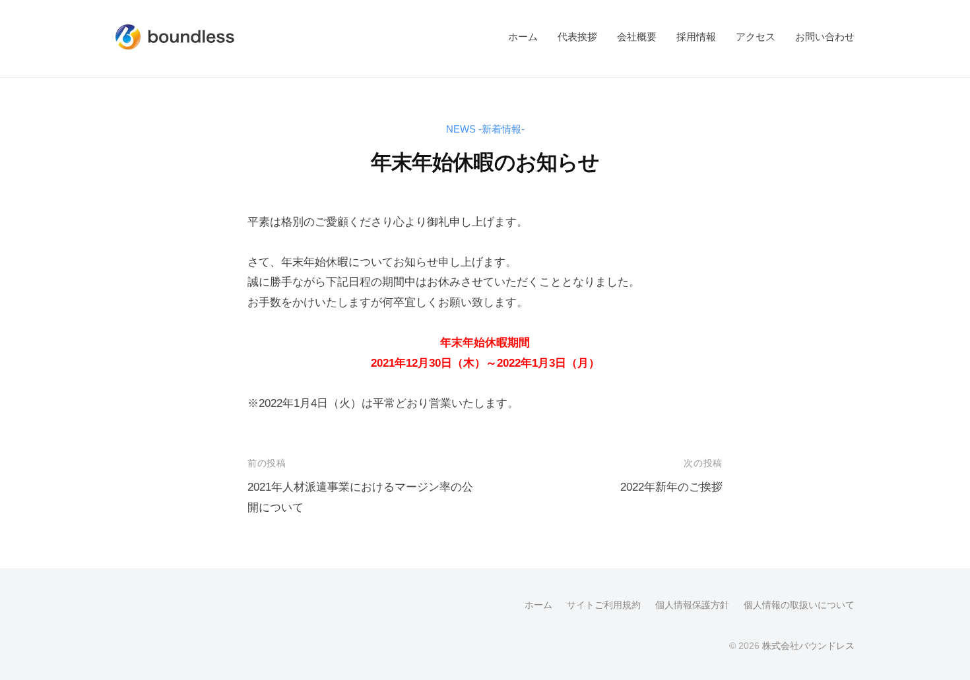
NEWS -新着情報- (485, 129)
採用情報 (696, 36)
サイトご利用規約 (604, 605)
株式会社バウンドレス (808, 645)
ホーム (523, 36)
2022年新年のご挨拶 (671, 487)
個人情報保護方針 (692, 605)
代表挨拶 (577, 36)
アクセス (755, 36)
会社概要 (637, 36)
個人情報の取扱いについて (799, 605)
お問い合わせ (825, 36)
